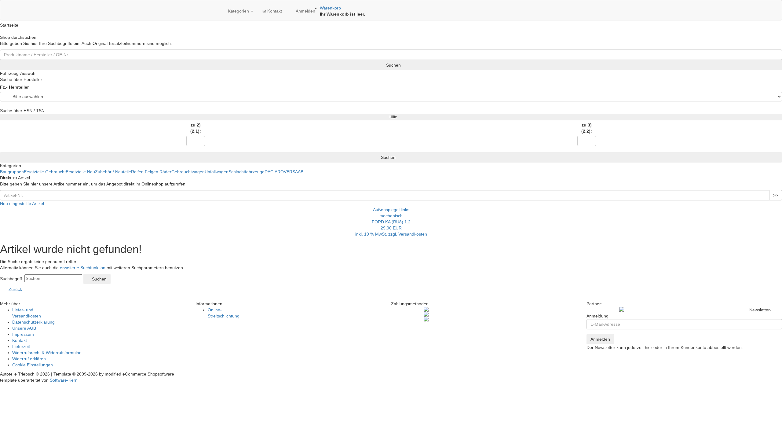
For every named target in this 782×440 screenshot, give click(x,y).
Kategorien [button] (238, 11)
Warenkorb (330, 8)
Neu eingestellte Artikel (22, 203)
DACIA (271, 171)
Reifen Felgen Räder (151, 171)
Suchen (393, 65)
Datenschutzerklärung (33, 322)
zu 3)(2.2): (586, 128)
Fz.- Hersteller (14, 87)
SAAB (297, 171)
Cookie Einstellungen (32, 364)
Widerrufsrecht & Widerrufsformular (46, 352)
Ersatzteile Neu (80, 171)
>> (775, 195)
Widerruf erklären (29, 358)
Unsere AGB (24, 328)
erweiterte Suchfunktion (82, 267)
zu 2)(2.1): (195, 128)
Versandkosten (412, 234)
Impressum (23, 334)
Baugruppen (12, 171)
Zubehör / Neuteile (113, 171)
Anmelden (304, 11)
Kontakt (274, 11)
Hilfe (392, 117)
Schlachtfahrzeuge (246, 171)
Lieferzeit (21, 346)
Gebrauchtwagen (188, 171)
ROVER (284, 171)
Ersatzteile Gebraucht (45, 171)
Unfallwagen (216, 171)
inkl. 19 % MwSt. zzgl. (376, 234)
